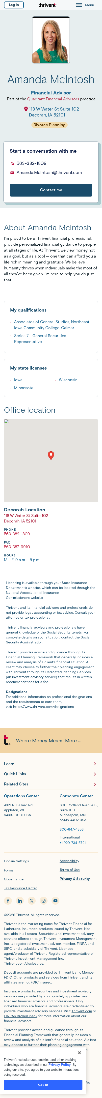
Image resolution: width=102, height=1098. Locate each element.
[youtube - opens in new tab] (55, 901)
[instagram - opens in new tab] (44, 901)
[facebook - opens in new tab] (8, 901)
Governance (14, 879)
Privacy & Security (75, 879)
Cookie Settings (16, 861)
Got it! (43, 1085)
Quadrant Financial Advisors (53, 99)
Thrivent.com (82, 1011)
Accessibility (69, 861)
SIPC (8, 949)
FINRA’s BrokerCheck (20, 1016)
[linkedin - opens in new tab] (20, 901)
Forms (8, 870)
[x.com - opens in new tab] (32, 901)
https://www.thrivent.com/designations (43, 707)
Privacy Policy (60, 1065)
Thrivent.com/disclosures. (24, 963)
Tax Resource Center (20, 888)
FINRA (82, 944)
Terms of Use (70, 870)
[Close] (79, 1052)
